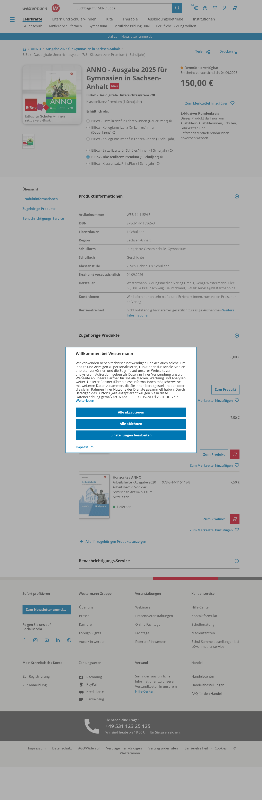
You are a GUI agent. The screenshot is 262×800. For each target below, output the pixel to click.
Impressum (85, 447)
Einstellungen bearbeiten (131, 435)
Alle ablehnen (131, 423)
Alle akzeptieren (131, 412)
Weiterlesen (85, 400)
